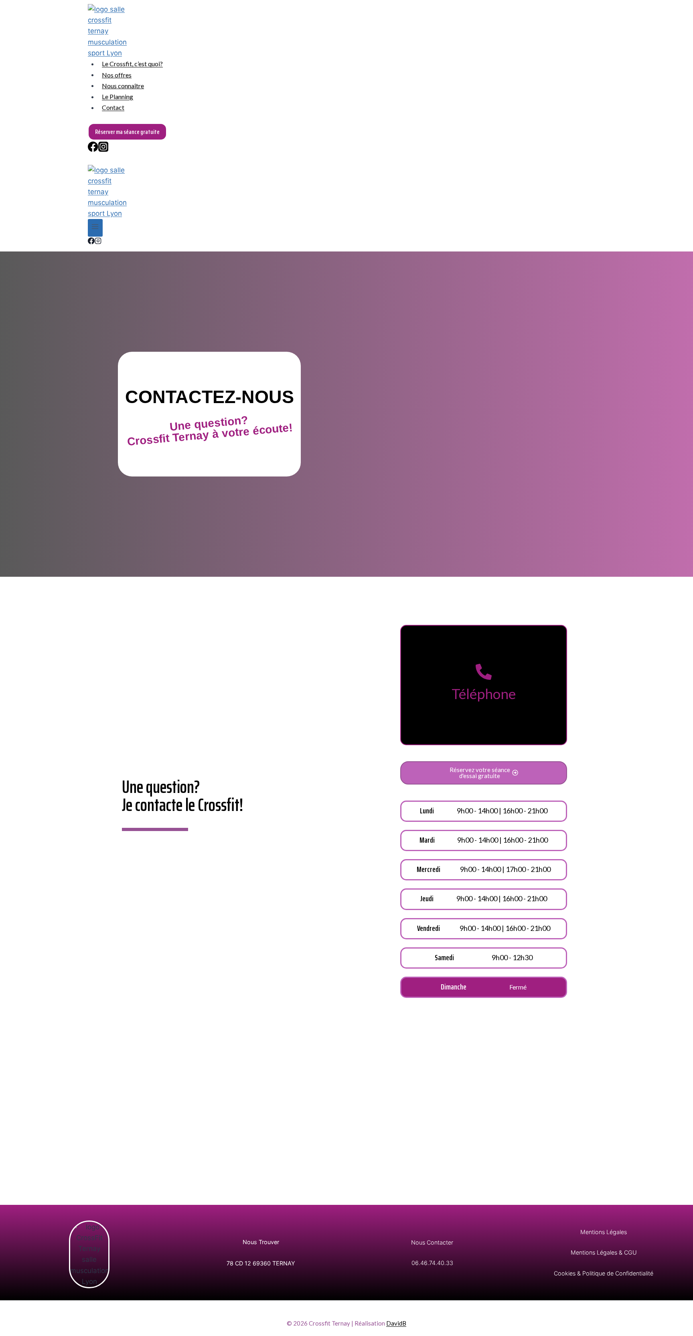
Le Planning (117, 96)
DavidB (396, 1323)
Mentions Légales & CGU (604, 1252)
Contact (113, 107)
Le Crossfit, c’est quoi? (132, 63)
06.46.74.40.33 (432, 1262)
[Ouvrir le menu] (95, 227)
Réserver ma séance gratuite (127, 132)
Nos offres (117, 74)
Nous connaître (123, 85)
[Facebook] (93, 148)
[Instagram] (103, 148)
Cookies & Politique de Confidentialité (603, 1273)
